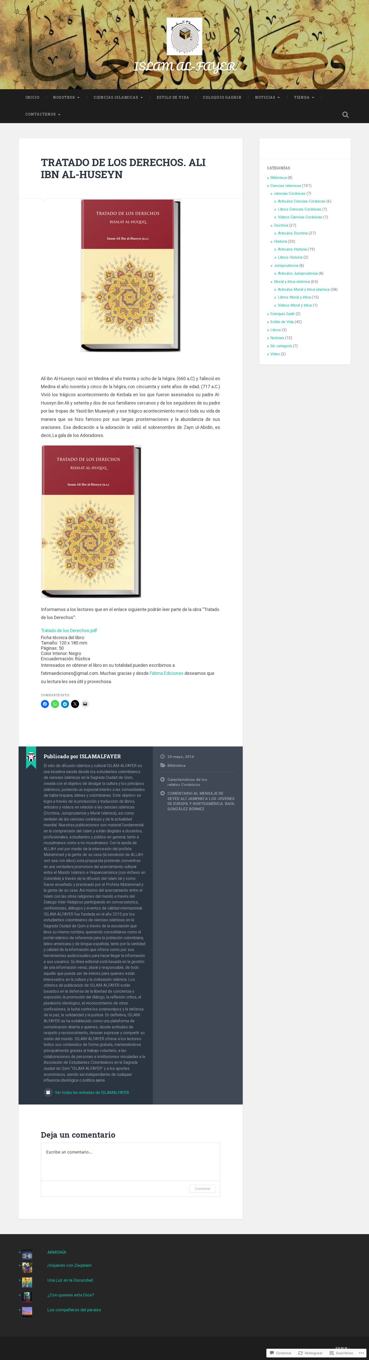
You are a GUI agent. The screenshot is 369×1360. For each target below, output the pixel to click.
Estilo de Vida (173, 97)
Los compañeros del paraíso (74, 1309)
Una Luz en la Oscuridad (70, 1280)
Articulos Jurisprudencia (298, 273)
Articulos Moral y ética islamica (304, 289)
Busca (346, 114)
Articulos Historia (292, 249)
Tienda (302, 97)
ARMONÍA (56, 1252)
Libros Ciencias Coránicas (299, 209)
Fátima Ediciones (166, 673)
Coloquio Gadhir (222, 97)
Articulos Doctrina (293, 233)
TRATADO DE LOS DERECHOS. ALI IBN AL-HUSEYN (123, 168)
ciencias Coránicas (289, 193)
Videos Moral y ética (295, 305)
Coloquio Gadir (282, 314)
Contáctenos (40, 114)
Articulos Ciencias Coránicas (302, 201)
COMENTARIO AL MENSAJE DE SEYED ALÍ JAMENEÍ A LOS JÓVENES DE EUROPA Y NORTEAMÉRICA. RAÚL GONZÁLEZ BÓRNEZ (201, 801)
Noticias (265, 97)
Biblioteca (176, 765)
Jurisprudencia (286, 265)
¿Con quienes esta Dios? (70, 1294)
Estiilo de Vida (282, 322)
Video (275, 354)
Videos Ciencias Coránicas (300, 217)
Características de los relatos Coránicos (187, 782)
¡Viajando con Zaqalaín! (69, 1265)
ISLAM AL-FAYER (184, 66)
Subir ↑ (343, 1348)
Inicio (32, 97)
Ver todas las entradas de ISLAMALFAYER (91, 1092)
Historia (280, 241)
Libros (275, 330)
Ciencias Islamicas (116, 97)
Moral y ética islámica (292, 281)
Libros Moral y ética (294, 297)
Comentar (203, 1188)
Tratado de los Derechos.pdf (69, 630)
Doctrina (281, 225)
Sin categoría (281, 346)
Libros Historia (290, 257)
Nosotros (64, 97)
